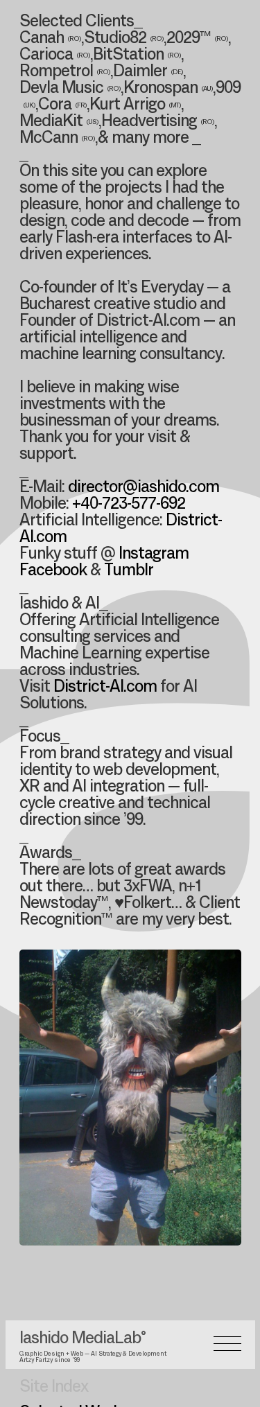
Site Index (53, 1387)
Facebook (53, 571)
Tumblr (128, 571)
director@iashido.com (143, 488)
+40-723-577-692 (128, 504)
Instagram (154, 554)
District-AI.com (105, 687)
